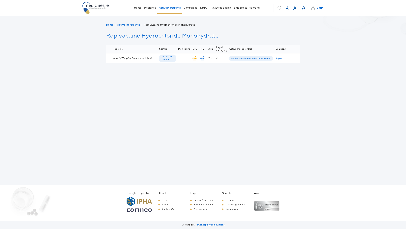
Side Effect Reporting (247, 8)
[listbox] (167, 58)
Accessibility (200, 209)
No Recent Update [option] (167, 58)
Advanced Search (221, 8)
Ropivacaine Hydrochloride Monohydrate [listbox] (251, 58)
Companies (190, 8)
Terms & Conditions (204, 205)
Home (137, 8)
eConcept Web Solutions (211, 225)
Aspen (278, 58)
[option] (251, 58)
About (165, 205)
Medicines (150, 8)
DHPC (203, 8)
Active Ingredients (169, 8)
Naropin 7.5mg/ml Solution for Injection (133, 58)
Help (164, 200)
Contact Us (168, 209)
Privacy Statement (204, 200)
